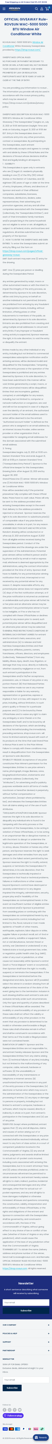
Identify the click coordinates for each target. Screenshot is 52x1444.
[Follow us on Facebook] (4, 1410)
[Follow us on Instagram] (9, 1410)
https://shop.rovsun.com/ (28, 49)
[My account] (41, 8)
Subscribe (26, 1310)
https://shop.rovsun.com (15, 1268)
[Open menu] (4, 9)
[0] (47, 8)
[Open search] (36, 8)
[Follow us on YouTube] (20, 1410)
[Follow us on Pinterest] (15, 1410)
